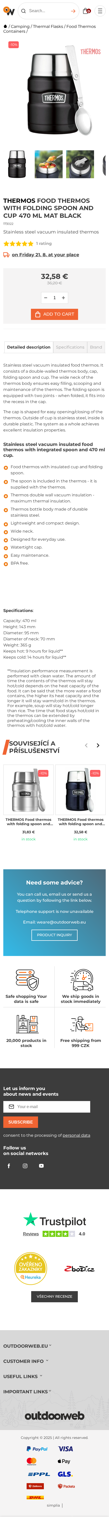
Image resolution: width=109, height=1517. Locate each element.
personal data (76, 1135)
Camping (20, 26)
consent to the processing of (46, 1135)
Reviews (31, 1234)
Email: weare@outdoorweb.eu (54, 922)
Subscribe (20, 1122)
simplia (53, 1505)
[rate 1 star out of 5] (6, 244)
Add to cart (58, 314)
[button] (98, 745)
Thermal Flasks (48, 26)
